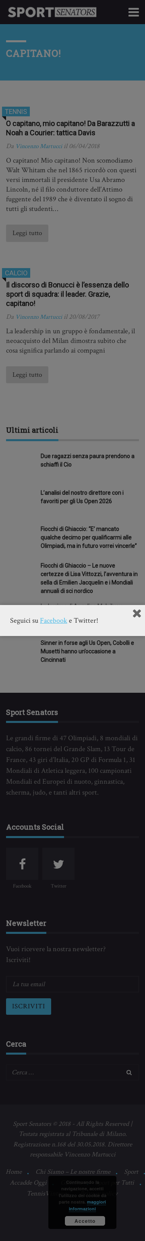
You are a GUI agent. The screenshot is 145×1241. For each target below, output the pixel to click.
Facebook (53, 620)
